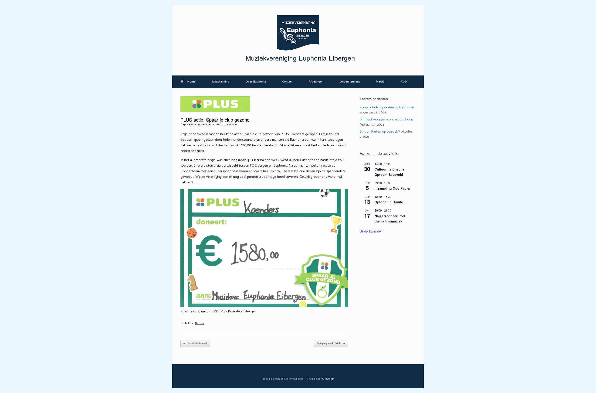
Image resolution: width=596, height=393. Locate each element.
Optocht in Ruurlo (389, 202)
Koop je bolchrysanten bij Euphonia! (387, 107)
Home (191, 81)
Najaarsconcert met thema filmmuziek (390, 219)
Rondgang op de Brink (331, 343)
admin (233, 125)
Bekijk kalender (371, 231)
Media (380, 81)
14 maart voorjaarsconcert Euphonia (386, 120)
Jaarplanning (220, 81)
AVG (404, 81)
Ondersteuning (350, 81)
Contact (287, 81)
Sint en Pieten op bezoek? (380, 132)
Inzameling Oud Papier (392, 188)
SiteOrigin (328, 379)
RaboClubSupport (195, 343)
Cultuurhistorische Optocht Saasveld (389, 172)
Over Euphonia (256, 81)
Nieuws (199, 323)
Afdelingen (316, 81)
